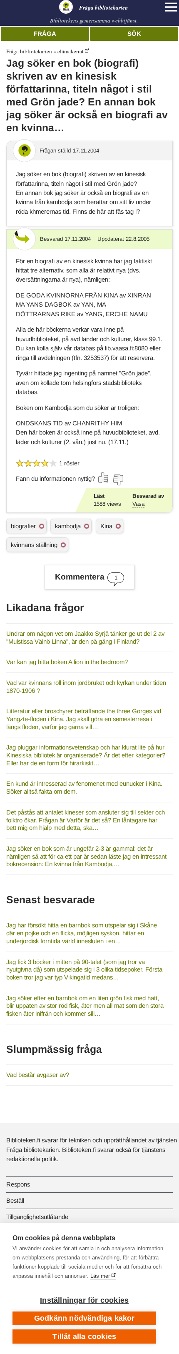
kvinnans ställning (34, 544)
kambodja (68, 526)
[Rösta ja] (103, 477)
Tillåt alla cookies (84, 1336)
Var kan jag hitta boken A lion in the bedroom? (67, 661)
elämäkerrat (70, 51)
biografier (23, 526)
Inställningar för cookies (84, 1300)
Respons (18, 1184)
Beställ (15, 1200)
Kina (106, 526)
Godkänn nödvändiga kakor (84, 1318)
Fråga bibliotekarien (29, 51)
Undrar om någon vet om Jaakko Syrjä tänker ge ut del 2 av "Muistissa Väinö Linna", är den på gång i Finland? (85, 637)
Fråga (45, 33)
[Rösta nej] (117, 480)
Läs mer (100, 1276)
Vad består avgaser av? (37, 1074)
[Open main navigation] (171, 7)
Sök (134, 33)
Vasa (138, 504)
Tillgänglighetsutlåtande (37, 1216)
